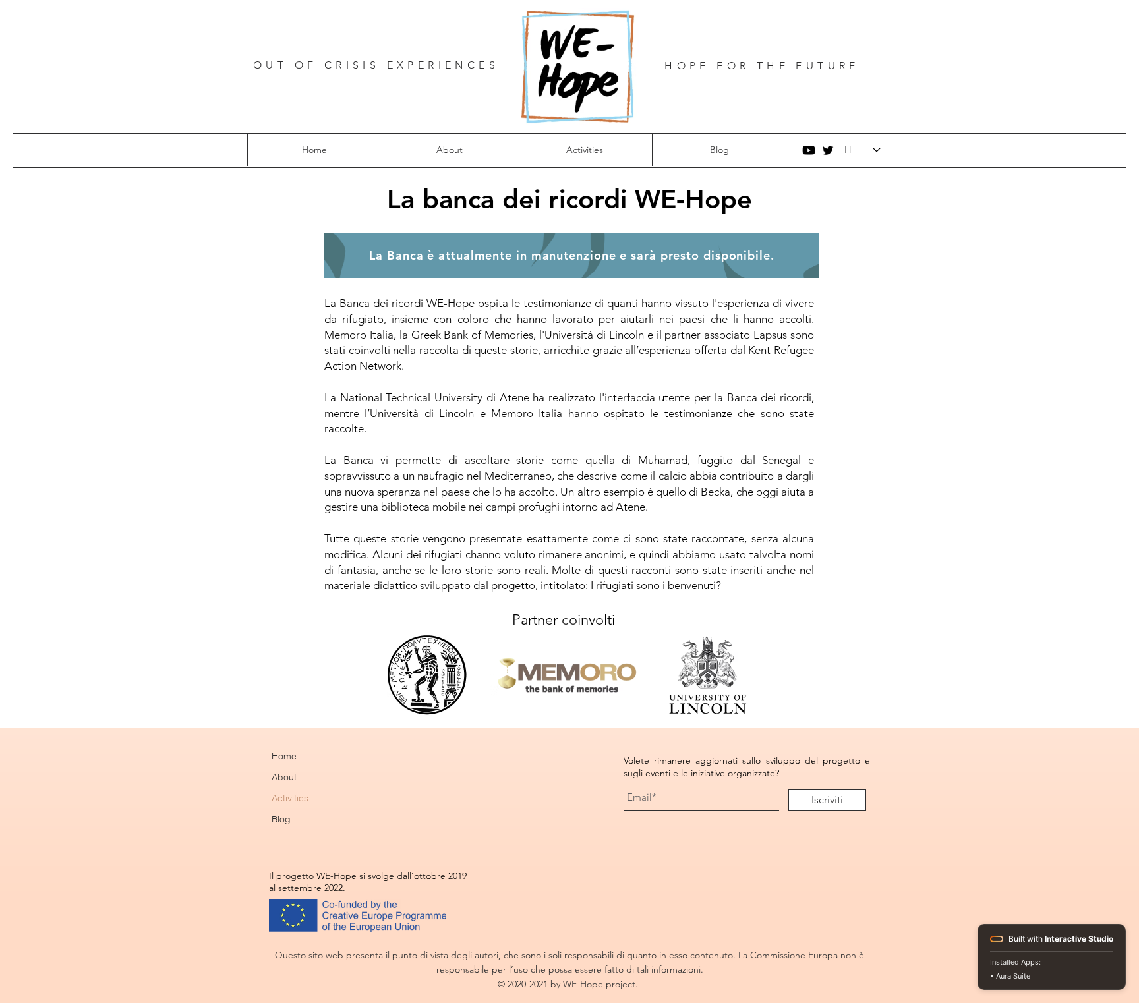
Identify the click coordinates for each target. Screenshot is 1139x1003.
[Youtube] (809, 150)
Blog (281, 819)
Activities (290, 798)
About (284, 777)
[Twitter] (828, 150)
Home (284, 756)
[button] (449, 149)
